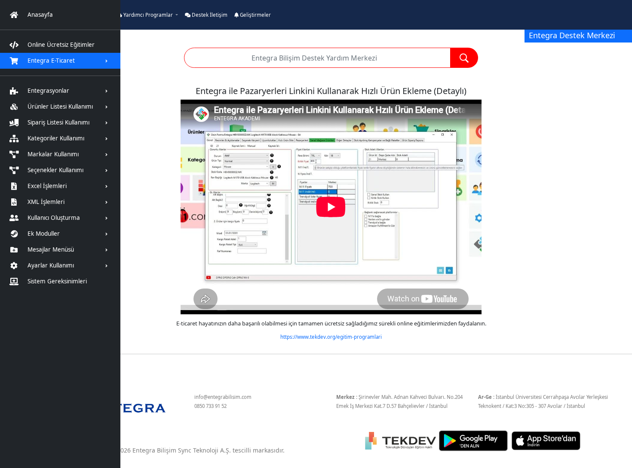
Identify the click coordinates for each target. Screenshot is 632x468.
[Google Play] (474, 440)
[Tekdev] (401, 440)
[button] (146, 15)
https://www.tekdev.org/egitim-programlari (331, 337)
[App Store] (545, 440)
